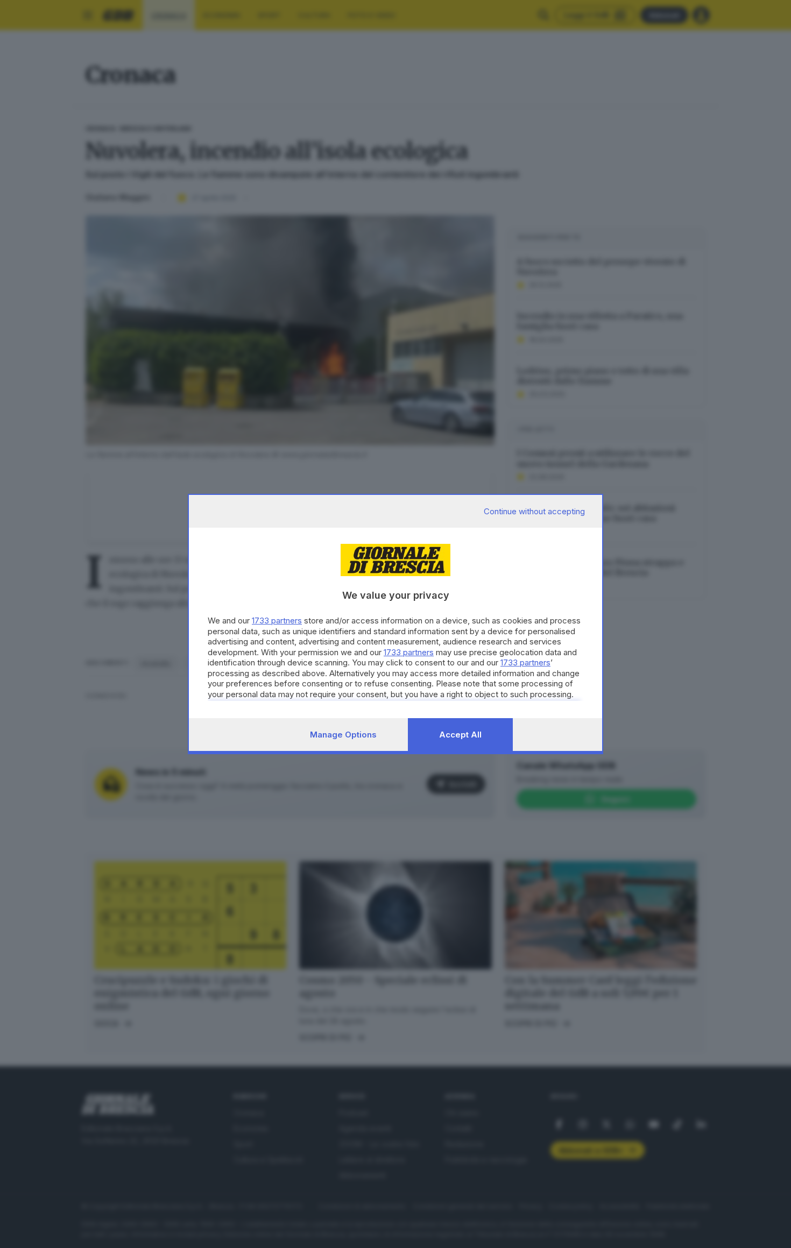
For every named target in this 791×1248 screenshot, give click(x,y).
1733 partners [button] (277, 620)
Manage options (343, 734)
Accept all (460, 734)
